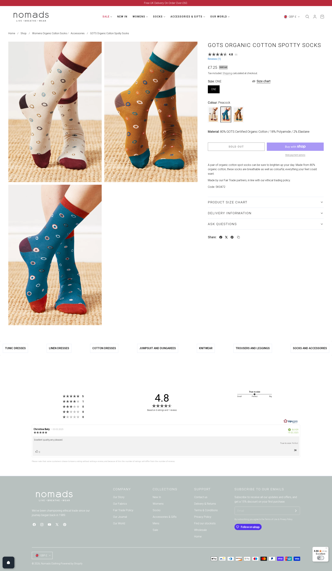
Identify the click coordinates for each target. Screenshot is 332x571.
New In (157, 497)
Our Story (118, 497)
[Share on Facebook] (221, 237)
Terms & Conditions (206, 510)
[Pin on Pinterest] (232, 237)
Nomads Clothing (51, 563)
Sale (155, 530)
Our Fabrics (120, 503)
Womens (158, 503)
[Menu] (326, 549)
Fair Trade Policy (123, 510)
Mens (156, 523)
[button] (307, 16)
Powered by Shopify (71, 563)
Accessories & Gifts (165, 516)
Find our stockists (205, 523)
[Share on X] (226, 237)
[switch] (320, 558)
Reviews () (214, 58)
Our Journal (120, 516)
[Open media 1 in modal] (95, 48)
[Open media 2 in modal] (191, 48)
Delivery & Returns (205, 503)
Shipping (227, 73)
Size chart (263, 81)
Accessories (78, 33)
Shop (23, 33)
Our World (119, 523)
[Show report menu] (295, 451)
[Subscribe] (296, 510)
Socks (156, 510)
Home (11, 33)
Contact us (200, 497)
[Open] (8, 562)
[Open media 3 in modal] (95, 191)
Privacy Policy (202, 516)
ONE (213, 89)
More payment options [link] (295, 155)
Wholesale (200, 530)
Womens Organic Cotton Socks (49, 33)
